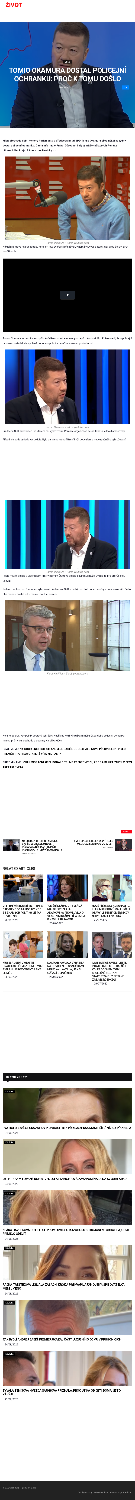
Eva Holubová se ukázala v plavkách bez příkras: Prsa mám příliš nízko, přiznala (67, 1128)
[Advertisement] (67, 471)
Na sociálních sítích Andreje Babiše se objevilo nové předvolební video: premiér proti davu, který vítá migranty (42, 847)
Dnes (67, 62)
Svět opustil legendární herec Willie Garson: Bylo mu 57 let (93, 844)
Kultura (9, 1091)
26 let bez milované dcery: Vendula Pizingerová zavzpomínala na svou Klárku (64, 1179)
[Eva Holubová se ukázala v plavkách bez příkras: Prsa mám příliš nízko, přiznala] (67, 1105)
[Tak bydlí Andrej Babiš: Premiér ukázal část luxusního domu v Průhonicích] (67, 1317)
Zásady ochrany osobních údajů (92, 1492)
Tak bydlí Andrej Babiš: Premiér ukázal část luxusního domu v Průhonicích (62, 1339)
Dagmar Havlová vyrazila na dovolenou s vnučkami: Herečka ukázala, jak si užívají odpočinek (65, 968)
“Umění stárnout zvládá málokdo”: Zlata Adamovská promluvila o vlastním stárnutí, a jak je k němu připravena (66, 912)
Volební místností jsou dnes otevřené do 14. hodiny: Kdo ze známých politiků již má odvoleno (23, 911)
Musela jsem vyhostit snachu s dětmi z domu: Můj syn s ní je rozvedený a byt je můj (23, 968)
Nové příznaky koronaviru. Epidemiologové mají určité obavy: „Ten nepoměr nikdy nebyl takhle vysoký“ (111, 911)
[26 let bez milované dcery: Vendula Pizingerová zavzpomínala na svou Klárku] (67, 1156)
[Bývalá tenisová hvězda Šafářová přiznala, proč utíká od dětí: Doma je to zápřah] (67, 1368)
